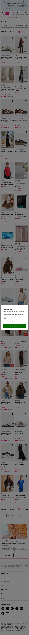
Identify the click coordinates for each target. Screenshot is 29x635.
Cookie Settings (14, 322)
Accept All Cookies (14, 326)
